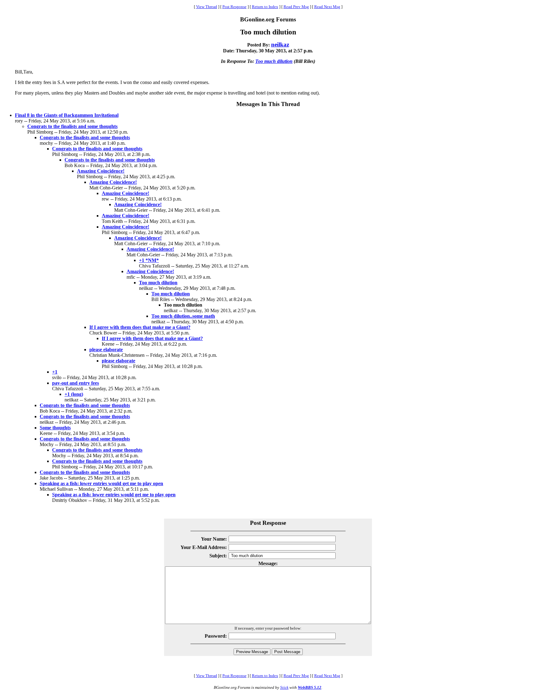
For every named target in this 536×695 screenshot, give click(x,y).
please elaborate (106, 349)
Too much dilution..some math (183, 316)
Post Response (234, 6)
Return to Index (265, 6)
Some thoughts (55, 427)
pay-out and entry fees (75, 383)
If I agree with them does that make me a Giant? (139, 327)
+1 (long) (74, 394)
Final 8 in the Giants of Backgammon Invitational (66, 115)
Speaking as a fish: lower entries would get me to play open (101, 483)
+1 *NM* (149, 260)
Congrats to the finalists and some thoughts (72, 126)
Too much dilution (274, 61)
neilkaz (280, 44)
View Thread (206, 6)
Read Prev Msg (296, 6)
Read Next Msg (327, 6)
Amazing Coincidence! (100, 171)
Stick (284, 687)
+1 (54, 371)
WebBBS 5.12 (309, 687)
